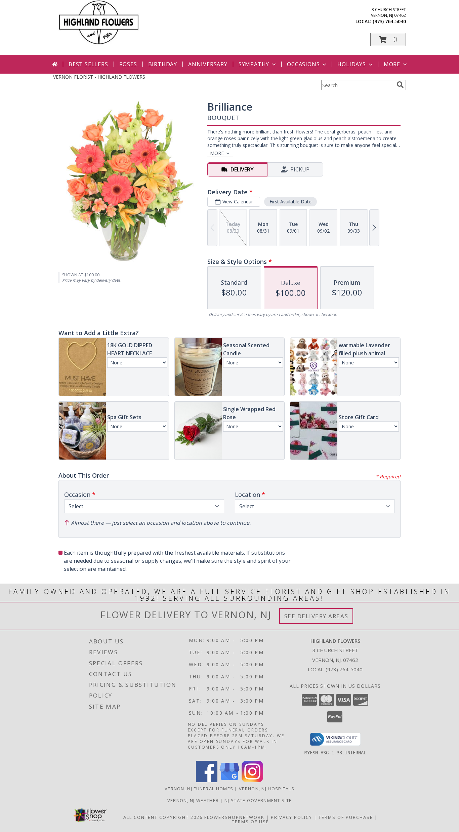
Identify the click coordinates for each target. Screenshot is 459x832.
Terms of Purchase (346, 817)
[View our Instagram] (252, 780)
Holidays (351, 64)
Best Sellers (88, 64)
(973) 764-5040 (389, 21)
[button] (388, 39)
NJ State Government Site (258, 800)
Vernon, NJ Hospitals (266, 789)
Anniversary (207, 64)
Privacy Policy (291, 817)
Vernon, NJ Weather (193, 800)
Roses (128, 64)
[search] (400, 84)
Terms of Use (250, 822)
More (392, 64)
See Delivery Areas (316, 616)
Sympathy (254, 64)
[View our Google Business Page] (229, 780)
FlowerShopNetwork (234, 817)
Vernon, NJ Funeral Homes (199, 789)
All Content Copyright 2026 (163, 817)
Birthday (162, 64)
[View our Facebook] (206, 780)
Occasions (303, 64)
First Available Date (290, 201)
